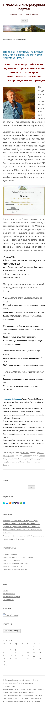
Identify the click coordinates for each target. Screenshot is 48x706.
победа (36, 459)
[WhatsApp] (21, 503)
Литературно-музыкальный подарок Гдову (20, 520)
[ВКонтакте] (7, 503)
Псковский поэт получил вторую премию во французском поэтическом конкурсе (23, 55)
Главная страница (10, 554)
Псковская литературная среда (15, 563)
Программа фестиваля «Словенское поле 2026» (21, 527)
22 (34, 656)
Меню (24, 21)
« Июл (5, 665)
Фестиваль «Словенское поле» (15, 569)
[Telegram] (13, 503)
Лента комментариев (11, 597)
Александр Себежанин (16, 459)
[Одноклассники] (10, 503)
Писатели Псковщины (11, 560)
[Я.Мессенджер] (4, 503)
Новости (26, 456)
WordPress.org (8, 600)
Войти (5, 590)
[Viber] (18, 503)
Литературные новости (12, 566)
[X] (15, 503)
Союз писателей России (16, 462)
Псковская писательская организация (18, 557)
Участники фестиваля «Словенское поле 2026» (21, 524)
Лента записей (9, 593)
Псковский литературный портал (24, 7)
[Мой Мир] (24, 503)
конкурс (29, 459)
